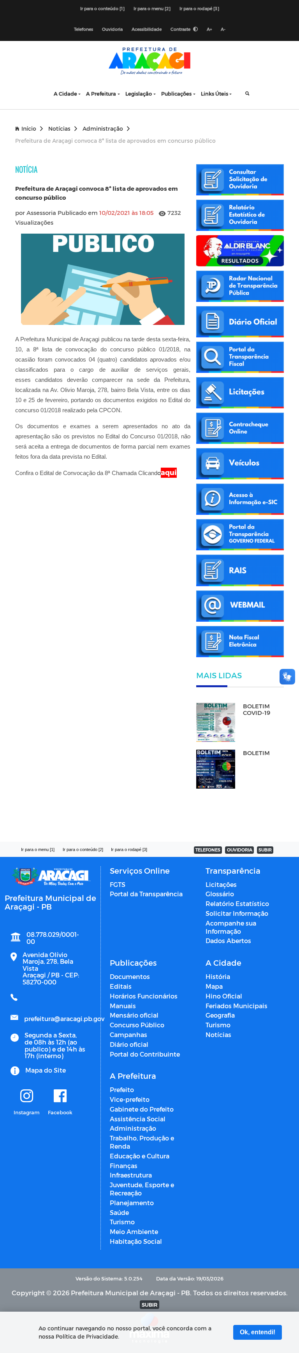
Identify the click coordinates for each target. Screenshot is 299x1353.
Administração (103, 128)
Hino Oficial (224, 996)
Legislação (138, 93)
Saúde (119, 1212)
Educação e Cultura (139, 1156)
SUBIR (265, 849)
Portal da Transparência (146, 893)
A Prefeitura (101, 93)
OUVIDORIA (239, 849)
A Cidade (65, 93)
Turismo (218, 1024)
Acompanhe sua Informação (231, 927)
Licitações (221, 884)
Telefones (83, 29)
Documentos (130, 976)
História (218, 976)
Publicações (176, 93)
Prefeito (122, 1089)
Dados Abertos (228, 940)
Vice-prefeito (130, 1099)
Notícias (59, 128)
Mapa (214, 986)
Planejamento (132, 1202)
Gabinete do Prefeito (142, 1109)
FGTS (117, 884)
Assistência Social (137, 1118)
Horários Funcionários (144, 996)
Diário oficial (129, 1044)
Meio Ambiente (134, 1231)
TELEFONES (207, 849)
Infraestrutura (131, 1175)
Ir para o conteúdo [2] (83, 849)
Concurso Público (137, 1024)
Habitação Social (136, 1241)
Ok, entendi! (257, 1332)
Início (28, 128)
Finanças (123, 1165)
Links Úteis (214, 93)
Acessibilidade (147, 29)
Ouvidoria (112, 29)
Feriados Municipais (236, 1005)
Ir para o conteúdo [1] (102, 8)
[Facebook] (60, 1096)
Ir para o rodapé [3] (199, 8)
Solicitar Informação (237, 913)
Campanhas (128, 1034)
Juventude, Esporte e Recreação (142, 1189)
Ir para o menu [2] (152, 8)
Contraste (181, 29)
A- (223, 29)
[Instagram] (27, 1096)
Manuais (123, 1005)
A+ (209, 29)
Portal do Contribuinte (145, 1054)
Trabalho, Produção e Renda (142, 1142)
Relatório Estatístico (237, 903)
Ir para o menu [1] (38, 849)
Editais (121, 986)
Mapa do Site (45, 1070)
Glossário (220, 893)
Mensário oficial (134, 1015)
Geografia (220, 1015)
